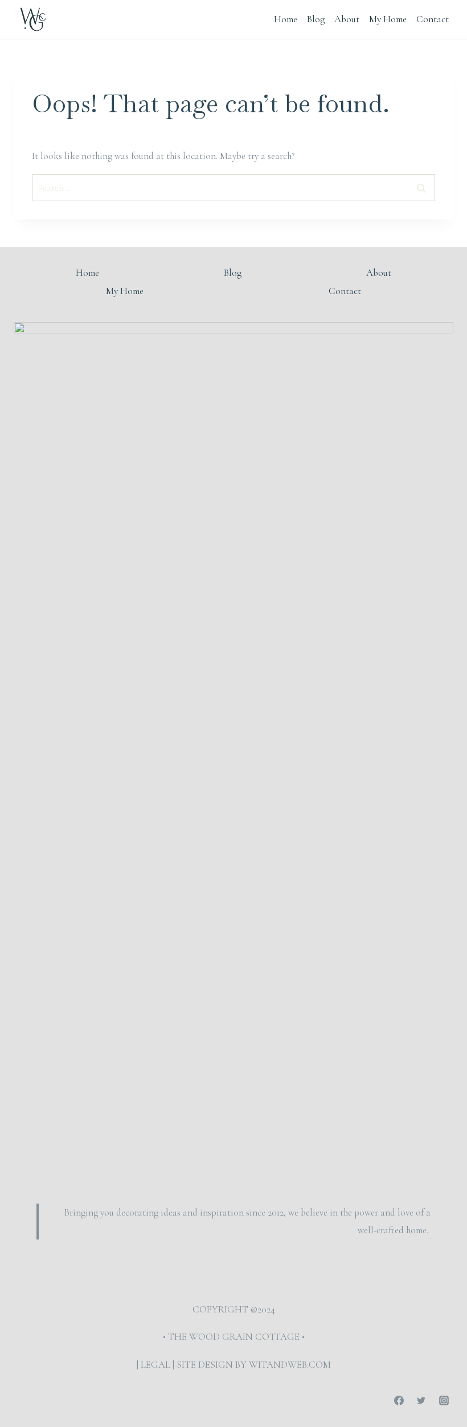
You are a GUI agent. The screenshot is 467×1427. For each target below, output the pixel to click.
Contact (432, 19)
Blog (316, 19)
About (346, 19)
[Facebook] (399, 1400)
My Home (388, 19)
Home (285, 19)
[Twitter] (421, 1400)
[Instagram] (443, 1400)
